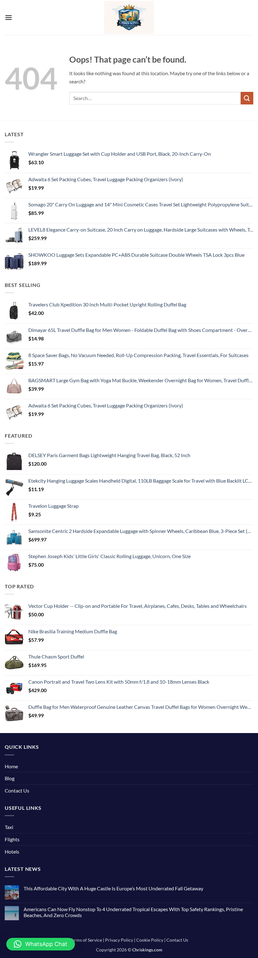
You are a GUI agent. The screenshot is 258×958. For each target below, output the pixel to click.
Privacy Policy (119, 940)
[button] (8, 17)
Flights (12, 839)
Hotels (12, 851)
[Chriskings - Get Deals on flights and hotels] (129, 17)
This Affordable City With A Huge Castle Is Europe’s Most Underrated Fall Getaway (113, 888)
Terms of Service (86, 940)
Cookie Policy (149, 940)
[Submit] (247, 98)
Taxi (9, 827)
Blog (9, 778)
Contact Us (17, 790)
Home (11, 766)
